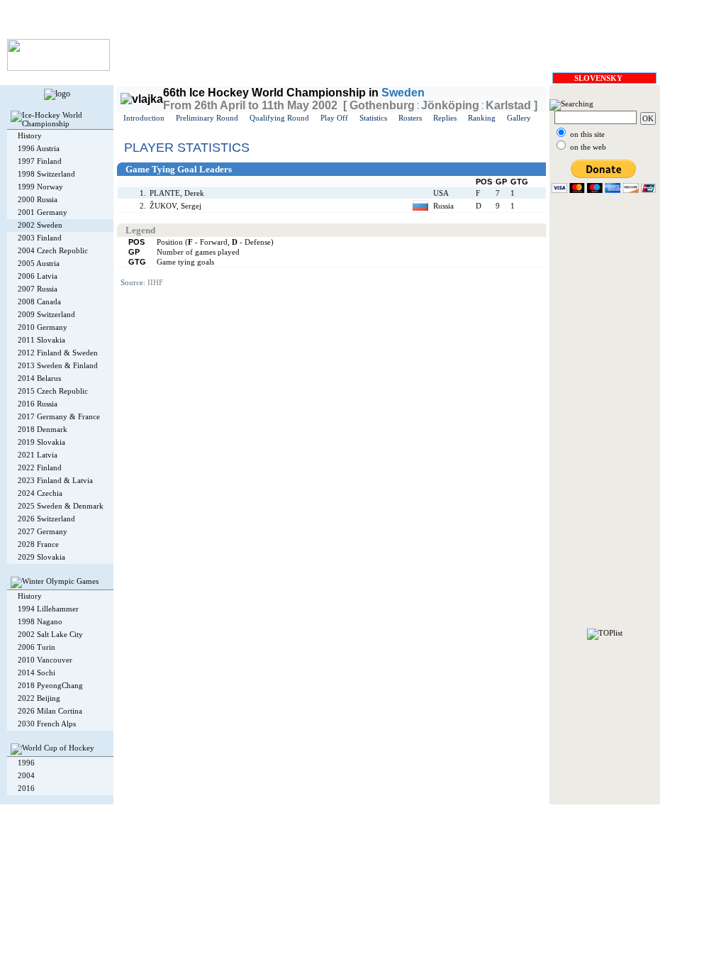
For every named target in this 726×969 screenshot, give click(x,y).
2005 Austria (39, 263)
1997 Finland (40, 161)
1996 (26, 762)
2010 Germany (42, 327)
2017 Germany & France (59, 416)
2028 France (38, 544)
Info (252, 810)
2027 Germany (42, 531)
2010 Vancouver (45, 659)
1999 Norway (40, 186)
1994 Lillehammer (48, 608)
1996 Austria (39, 148)
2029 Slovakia (41, 557)
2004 (26, 775)
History (30, 135)
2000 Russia (37, 199)
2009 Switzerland (46, 314)
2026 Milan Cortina (50, 711)
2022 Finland (40, 467)
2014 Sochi (36, 672)
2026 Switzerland (46, 518)
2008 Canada (39, 301)
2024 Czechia (40, 493)
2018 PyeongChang (50, 685)
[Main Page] (58, 68)
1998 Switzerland (46, 174)
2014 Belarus (39, 378)
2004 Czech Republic (53, 250)
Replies (445, 117)
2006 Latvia (37, 276)
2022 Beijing (39, 698)
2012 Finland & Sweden (58, 352)
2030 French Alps (47, 723)
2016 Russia (37, 403)
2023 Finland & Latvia (55, 480)
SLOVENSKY (598, 78)
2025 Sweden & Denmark (61, 506)
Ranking (482, 117)
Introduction (143, 117)
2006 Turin (36, 647)
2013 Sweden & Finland (58, 365)
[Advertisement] (604, 416)
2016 (26, 788)
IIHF (155, 282)
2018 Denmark (42, 429)
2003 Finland (40, 237)
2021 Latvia (37, 454)
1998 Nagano (40, 621)
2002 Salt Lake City (50, 634)
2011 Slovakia (41, 340)
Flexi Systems (217, 810)
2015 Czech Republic (53, 391)
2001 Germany (42, 212)
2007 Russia (37, 288)
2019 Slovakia (41, 442)
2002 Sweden (40, 225)
